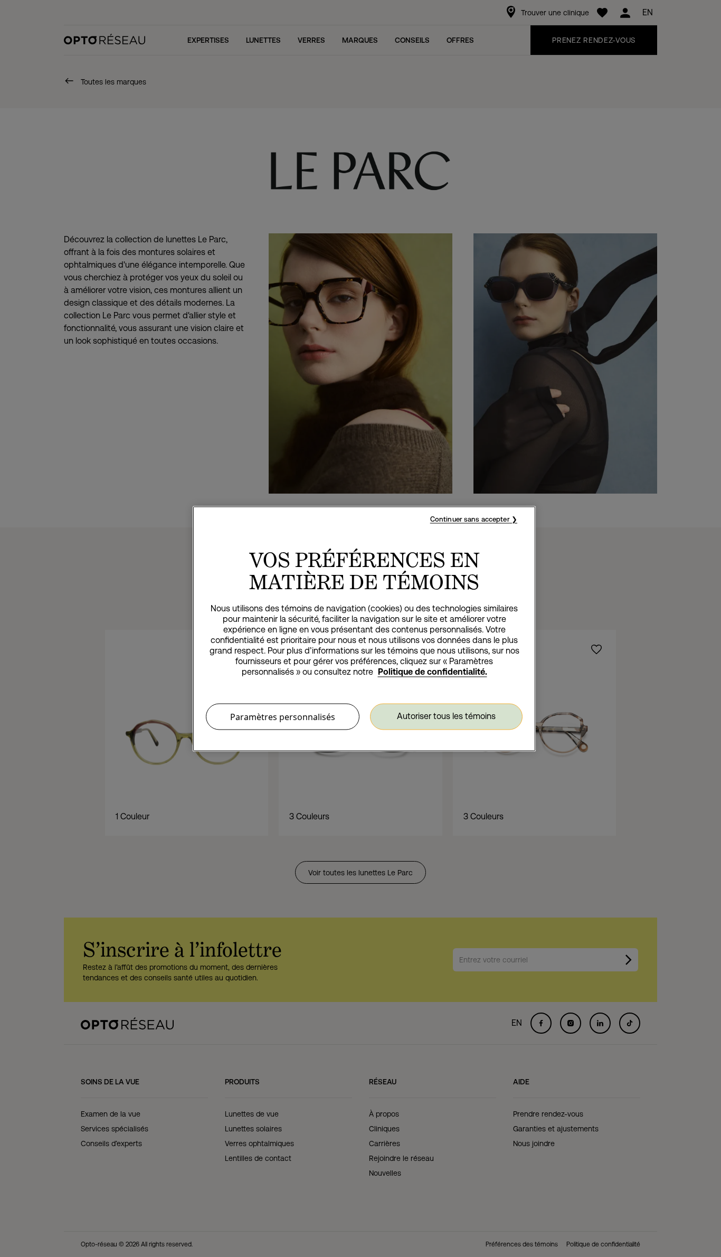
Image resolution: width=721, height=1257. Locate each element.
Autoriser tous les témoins (446, 716)
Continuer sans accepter (470, 519)
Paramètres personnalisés (282, 716)
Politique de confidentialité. (432, 671)
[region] (364, 628)
